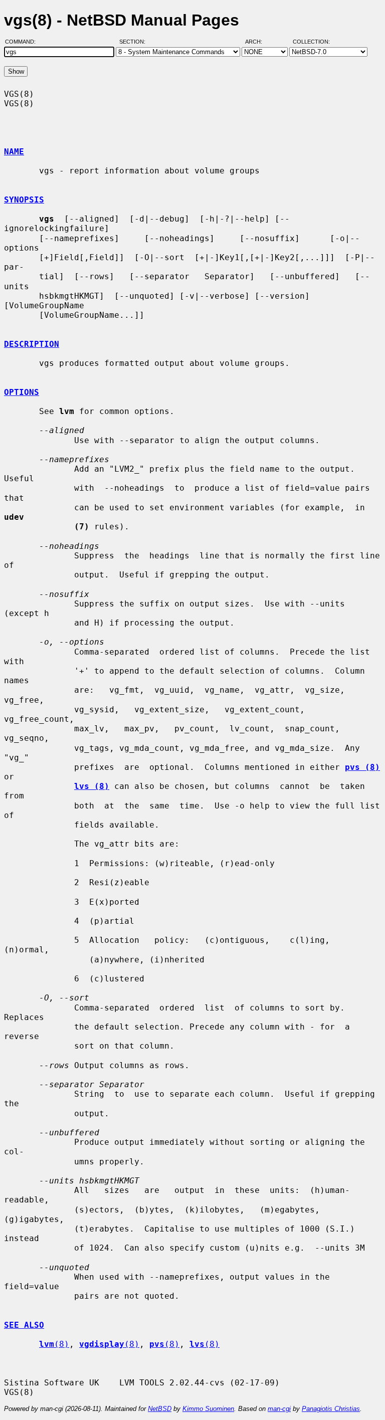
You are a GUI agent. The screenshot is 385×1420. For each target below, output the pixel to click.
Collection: (311, 42)
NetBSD (159, 1408)
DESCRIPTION (31, 344)
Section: (134, 42)
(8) (54, 1344)
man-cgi (279, 1408)
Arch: (258, 42)
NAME (14, 151)
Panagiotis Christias (331, 1408)
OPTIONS (21, 392)
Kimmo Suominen (208, 1408)
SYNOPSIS (24, 200)
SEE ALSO (24, 1325)
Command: (23, 42)
